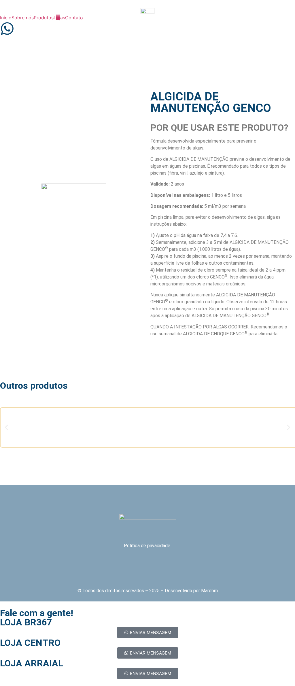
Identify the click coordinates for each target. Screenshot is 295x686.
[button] (6, 427)
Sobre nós (23, 17)
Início (6, 17)
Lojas (59, 17)
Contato (74, 17)
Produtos (44, 17)
